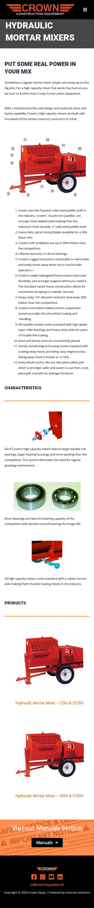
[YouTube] (51, 877)
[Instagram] (43, 877)
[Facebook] (34, 877)
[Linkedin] (60, 877)
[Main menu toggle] (85, 9)
